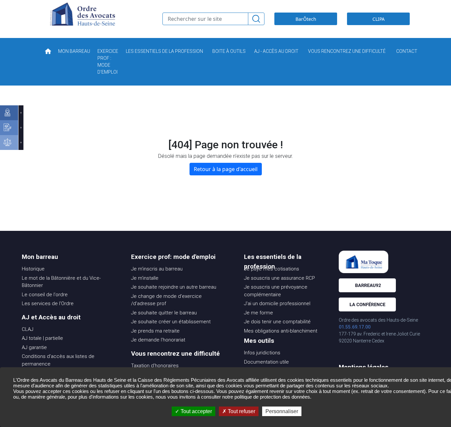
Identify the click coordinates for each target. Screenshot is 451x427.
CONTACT (406, 51)
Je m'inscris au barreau (157, 269)
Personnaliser (281, 411)
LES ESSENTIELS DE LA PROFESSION (164, 51)
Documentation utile (266, 362)
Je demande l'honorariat (158, 340)
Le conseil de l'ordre (45, 295)
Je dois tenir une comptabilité (277, 322)
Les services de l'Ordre (48, 303)
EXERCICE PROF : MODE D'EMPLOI (107, 62)
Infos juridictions (262, 353)
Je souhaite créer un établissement (171, 322)
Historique (33, 269)
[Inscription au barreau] (9, 128)
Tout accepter (195, 411)
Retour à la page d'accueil (226, 169)
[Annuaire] (9, 113)
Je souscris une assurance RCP (279, 278)
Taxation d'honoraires (155, 366)
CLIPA (378, 19)
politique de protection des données (272, 397)
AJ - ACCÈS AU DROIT (276, 51)
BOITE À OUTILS (229, 51)
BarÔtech (305, 19)
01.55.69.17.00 (354, 327)
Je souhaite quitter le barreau (164, 313)
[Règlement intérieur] (9, 142)
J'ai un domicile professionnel (277, 303)
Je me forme (258, 313)
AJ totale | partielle (42, 338)
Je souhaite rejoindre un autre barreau (173, 287)
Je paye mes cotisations (271, 269)
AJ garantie (34, 347)
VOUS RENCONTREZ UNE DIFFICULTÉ (347, 51)
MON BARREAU (74, 51)
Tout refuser (240, 411)
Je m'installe (144, 278)
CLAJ (27, 329)
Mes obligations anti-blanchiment (280, 331)
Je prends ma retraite (155, 331)
